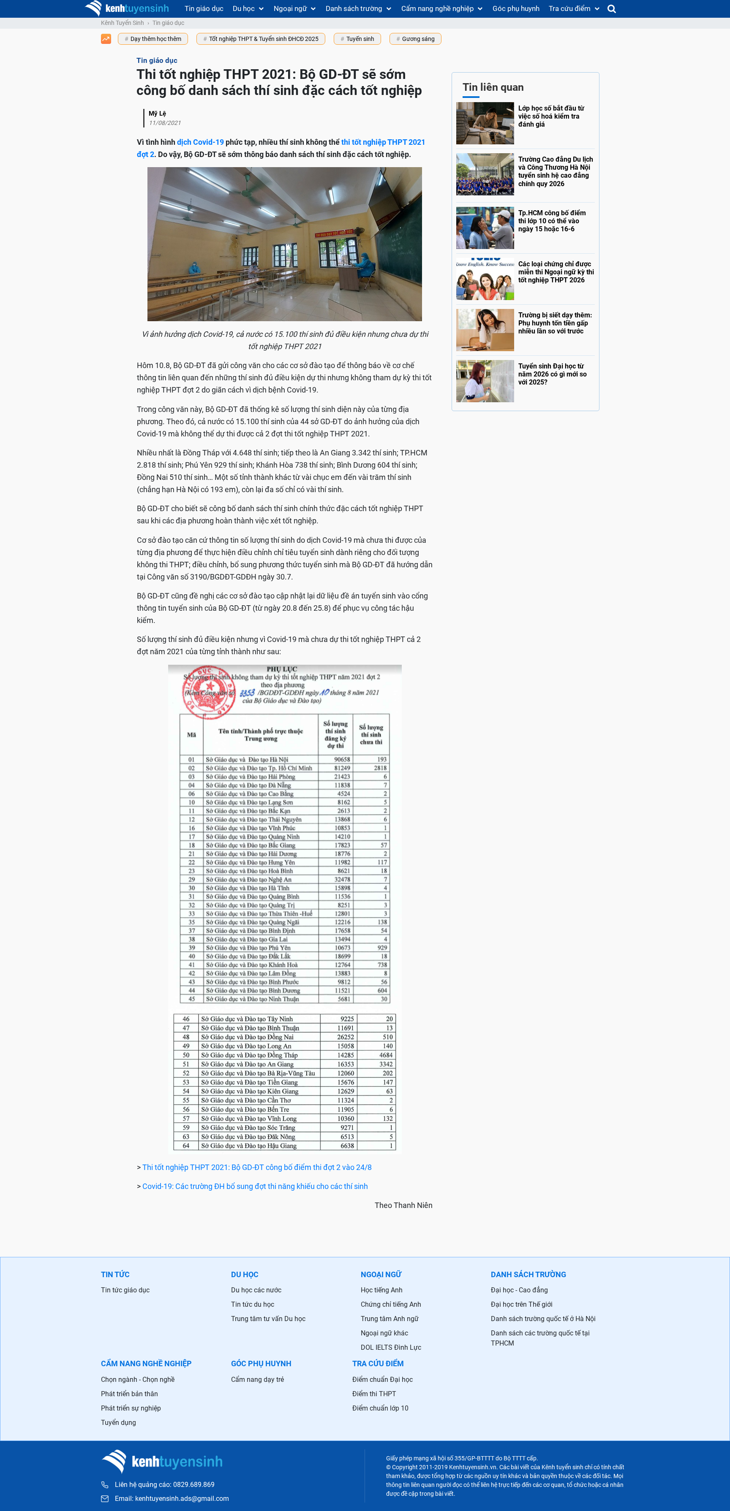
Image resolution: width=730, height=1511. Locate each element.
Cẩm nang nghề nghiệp (437, 8)
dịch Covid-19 (200, 142)
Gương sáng (418, 38)
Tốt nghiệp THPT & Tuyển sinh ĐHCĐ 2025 (264, 38)
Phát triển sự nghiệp (131, 1408)
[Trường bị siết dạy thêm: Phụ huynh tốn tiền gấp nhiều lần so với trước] (525, 328)
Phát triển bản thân (129, 1394)
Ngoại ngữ (290, 8)
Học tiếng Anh (382, 1290)
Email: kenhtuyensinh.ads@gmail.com (172, 1498)
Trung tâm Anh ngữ (390, 1319)
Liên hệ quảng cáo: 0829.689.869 (165, 1485)
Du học (244, 8)
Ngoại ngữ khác (384, 1333)
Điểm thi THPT (374, 1394)
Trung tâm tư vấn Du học (268, 1319)
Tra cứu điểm (570, 8)
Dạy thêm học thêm (156, 38)
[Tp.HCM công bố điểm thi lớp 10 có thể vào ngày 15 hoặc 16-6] (525, 226)
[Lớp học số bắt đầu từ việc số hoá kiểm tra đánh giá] (525, 123)
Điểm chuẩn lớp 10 (380, 1408)
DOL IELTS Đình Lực (391, 1347)
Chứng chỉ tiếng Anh (391, 1304)
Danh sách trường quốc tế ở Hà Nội (543, 1319)
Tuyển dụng (118, 1423)
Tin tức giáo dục (125, 1290)
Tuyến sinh (360, 38)
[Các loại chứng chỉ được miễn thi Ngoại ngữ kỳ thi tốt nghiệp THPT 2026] (525, 277)
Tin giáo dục (204, 8)
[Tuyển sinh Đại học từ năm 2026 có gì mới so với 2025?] (525, 379)
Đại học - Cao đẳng (519, 1290)
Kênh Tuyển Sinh (122, 22)
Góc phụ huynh (516, 8)
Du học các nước (256, 1290)
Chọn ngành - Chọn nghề (137, 1380)
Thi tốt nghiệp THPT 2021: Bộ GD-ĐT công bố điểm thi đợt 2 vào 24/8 (257, 1167)
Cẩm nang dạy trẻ (257, 1380)
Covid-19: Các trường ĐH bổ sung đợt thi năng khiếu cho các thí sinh (255, 1186)
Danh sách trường (354, 8)
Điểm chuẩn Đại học (382, 1380)
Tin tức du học (252, 1304)
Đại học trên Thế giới (522, 1304)
